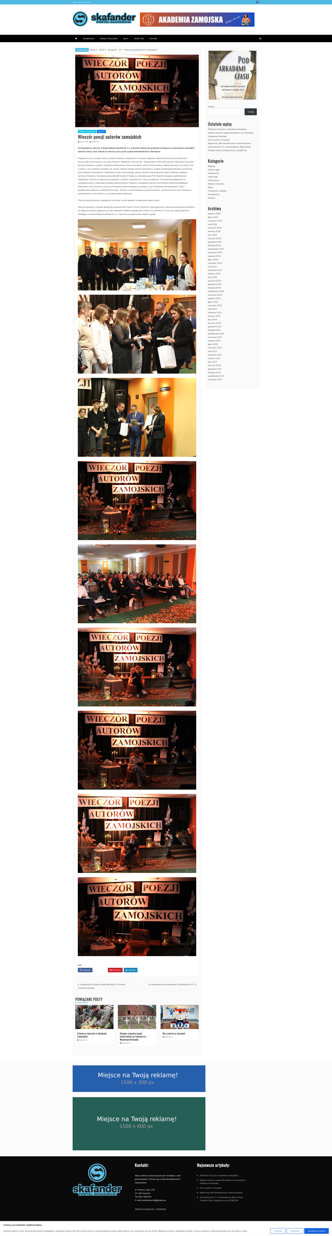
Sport (125, 38)
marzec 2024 (214, 316)
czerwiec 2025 (215, 263)
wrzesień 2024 (215, 295)
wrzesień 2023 (215, 337)
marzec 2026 (214, 231)
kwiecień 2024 (215, 312)
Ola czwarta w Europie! (173, 1033)
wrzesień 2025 (215, 252)
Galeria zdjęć (214, 169)
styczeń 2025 (214, 280)
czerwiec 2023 (215, 347)
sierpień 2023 (214, 340)
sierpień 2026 (214, 213)
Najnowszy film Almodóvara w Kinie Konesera (229, 143)
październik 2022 (216, 376)
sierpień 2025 (214, 256)
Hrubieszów (213, 173)
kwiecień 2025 (215, 270)
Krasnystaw (213, 180)
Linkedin (131, 970)
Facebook (257, 2)
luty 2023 (212, 361)
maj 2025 (212, 266)
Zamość (101, 131)
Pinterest (116, 970)
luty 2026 (212, 234)
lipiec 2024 (213, 302)
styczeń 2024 (214, 323)
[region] (166, 1228)
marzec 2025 (214, 273)
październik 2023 (216, 333)
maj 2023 (212, 351)
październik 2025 (216, 249)
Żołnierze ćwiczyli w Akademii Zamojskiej (92, 1035)
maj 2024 (212, 309)
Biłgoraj (211, 166)
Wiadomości (88, 38)
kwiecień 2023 (215, 354)
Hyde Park (139, 38)
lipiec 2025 (213, 259)
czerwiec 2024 (215, 305)
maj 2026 (212, 224)
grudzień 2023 (215, 326)
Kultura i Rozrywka (108, 38)
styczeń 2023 (214, 365)
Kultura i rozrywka (87, 131)
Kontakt (153, 38)
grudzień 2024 (215, 284)
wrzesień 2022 (215, 379)
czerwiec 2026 (215, 220)
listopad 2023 (214, 330)
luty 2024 (212, 319)
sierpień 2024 (214, 298)
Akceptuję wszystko (316, 1231)
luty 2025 (212, 277)
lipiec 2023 (213, 344)
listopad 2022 (214, 372)
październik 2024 (216, 291)
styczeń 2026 (214, 238)
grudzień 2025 (215, 242)
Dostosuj (278, 1231)
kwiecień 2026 (215, 227)
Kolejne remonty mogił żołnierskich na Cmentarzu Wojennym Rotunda (133, 1036)
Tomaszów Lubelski (217, 190)
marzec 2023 (214, 358)
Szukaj (211, 106)
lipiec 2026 (213, 217)
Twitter (101, 970)
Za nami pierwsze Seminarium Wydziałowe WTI (171, 984)
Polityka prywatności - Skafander (150, 1209)
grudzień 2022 (215, 369)
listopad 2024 (214, 287)
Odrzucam (294, 1231)
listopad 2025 (214, 245)
